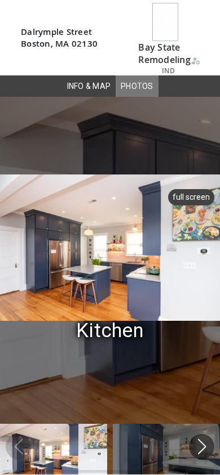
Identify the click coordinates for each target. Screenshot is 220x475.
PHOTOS (137, 86)
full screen (191, 196)
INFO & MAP (89, 86)
